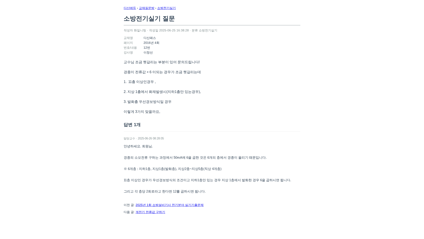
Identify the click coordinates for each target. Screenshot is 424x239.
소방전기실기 (166, 8)
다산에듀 (130, 8)
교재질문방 (146, 8)
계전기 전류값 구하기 (150, 212)
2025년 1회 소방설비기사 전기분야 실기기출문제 (170, 205)
